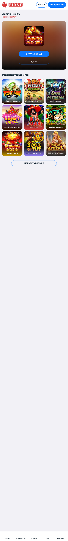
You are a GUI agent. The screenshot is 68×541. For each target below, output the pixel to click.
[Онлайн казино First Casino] (12, 4)
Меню (7, 538)
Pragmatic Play (9, 17)
